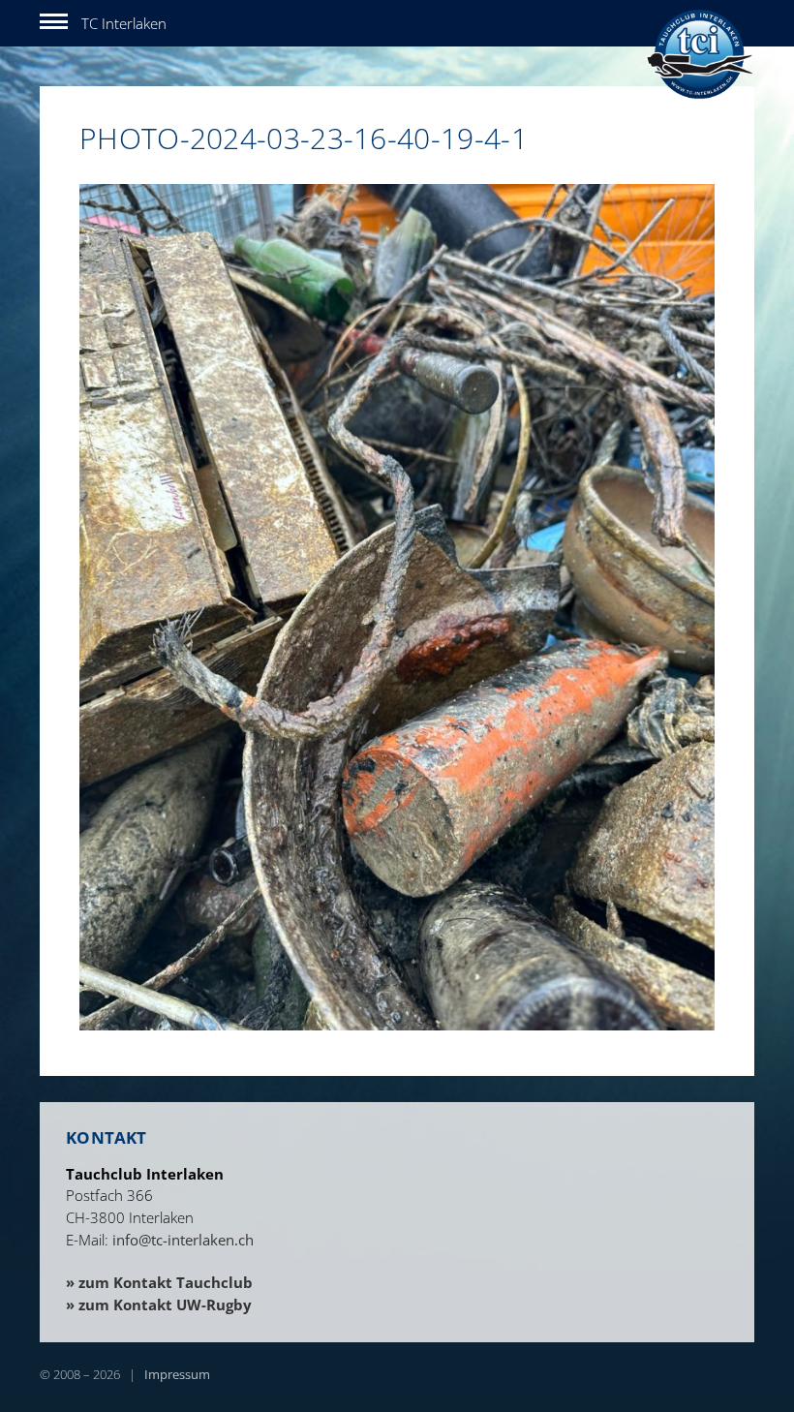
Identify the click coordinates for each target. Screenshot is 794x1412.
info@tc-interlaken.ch (183, 1239)
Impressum (177, 1374)
